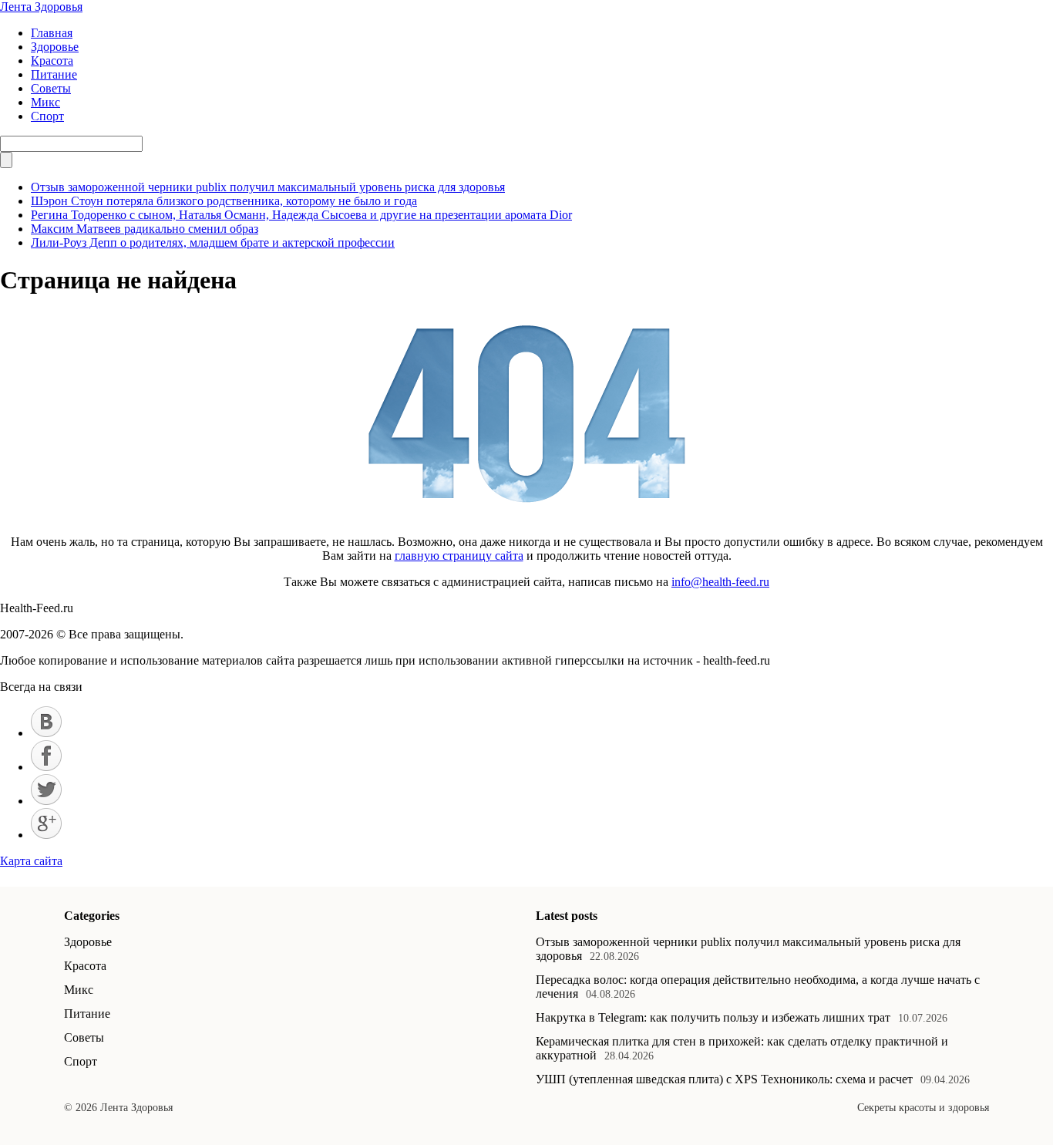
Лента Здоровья (41, 6)
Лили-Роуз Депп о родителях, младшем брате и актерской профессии (213, 242)
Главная (51, 32)
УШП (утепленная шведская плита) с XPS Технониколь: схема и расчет (724, 1079)
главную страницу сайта (459, 555)
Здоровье (55, 46)
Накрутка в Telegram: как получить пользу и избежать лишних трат (713, 1017)
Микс (45, 102)
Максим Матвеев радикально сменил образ (144, 228)
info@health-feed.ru (720, 581)
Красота (52, 60)
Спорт (47, 116)
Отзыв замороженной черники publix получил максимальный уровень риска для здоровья (268, 187)
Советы (51, 88)
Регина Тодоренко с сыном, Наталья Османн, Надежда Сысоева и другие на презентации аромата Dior (301, 214)
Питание (54, 74)
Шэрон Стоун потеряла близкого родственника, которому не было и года (224, 200)
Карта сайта (31, 860)
